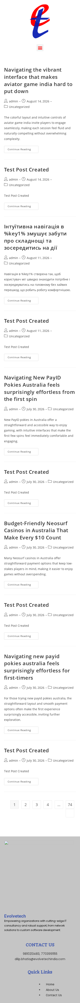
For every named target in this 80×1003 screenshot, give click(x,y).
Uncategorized (19, 107)
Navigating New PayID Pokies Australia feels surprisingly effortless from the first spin (39, 388)
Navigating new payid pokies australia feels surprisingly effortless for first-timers (37, 667)
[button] (40, 47)
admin (13, 101)
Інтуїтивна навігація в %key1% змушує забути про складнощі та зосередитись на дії (35, 237)
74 (70, 804)
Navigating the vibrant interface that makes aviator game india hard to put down (38, 80)
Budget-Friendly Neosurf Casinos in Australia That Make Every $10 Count (36, 530)
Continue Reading (23, 148)
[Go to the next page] (70, 813)
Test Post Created (26, 169)
